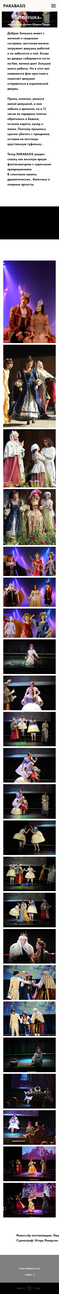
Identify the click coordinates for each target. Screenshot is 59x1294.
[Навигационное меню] (53, 5)
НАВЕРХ (28, 1275)
